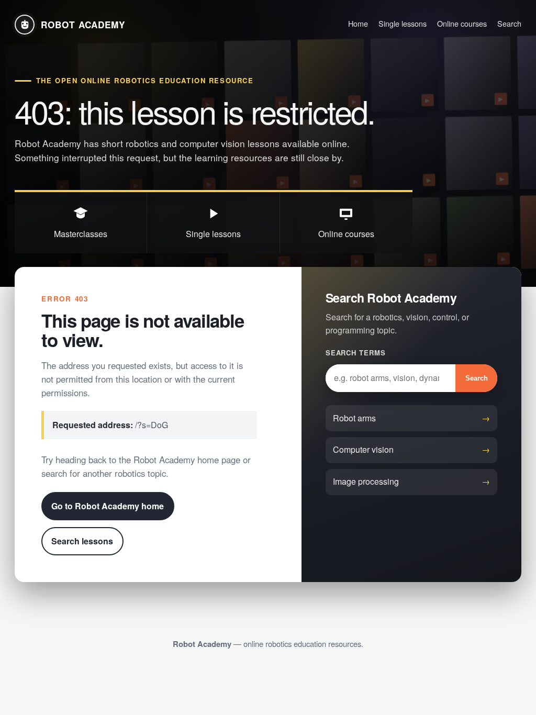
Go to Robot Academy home (107, 506)
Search (509, 23)
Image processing (366, 481)
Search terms (356, 353)
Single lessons (402, 23)
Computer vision (363, 449)
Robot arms (354, 418)
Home (358, 23)
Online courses (462, 23)
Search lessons (82, 541)
